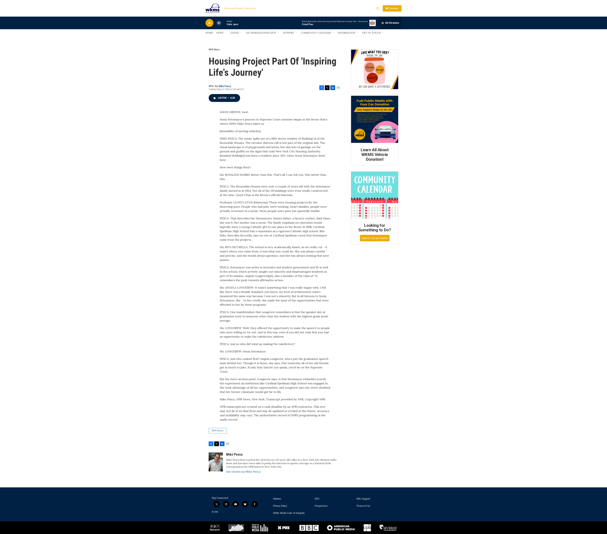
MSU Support (363, 499)
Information (347, 32)
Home (209, 32)
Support (288, 32)
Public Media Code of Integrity (289, 513)
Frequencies (321, 506)
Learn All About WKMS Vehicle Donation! (375, 154)
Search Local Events (375, 238)
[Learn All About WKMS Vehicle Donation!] (374, 119)
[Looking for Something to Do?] (374, 195)
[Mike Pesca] (216, 461)
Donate (393, 8)
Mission (277, 499)
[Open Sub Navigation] (226, 33)
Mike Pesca (225, 86)
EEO (317, 499)
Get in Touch (371, 32)
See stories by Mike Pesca (243, 471)
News (220, 32)
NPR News (214, 49)
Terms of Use (363, 506)
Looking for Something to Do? (374, 227)
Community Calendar (316, 32)
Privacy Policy (280, 506)
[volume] (219, 23)
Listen (234, 32)
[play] (209, 23)
